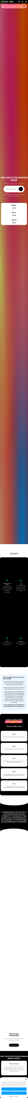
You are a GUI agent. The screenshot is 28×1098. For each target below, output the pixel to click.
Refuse (14, 1093)
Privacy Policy (16, 1096)
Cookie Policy (11, 1096)
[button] (26, 1079)
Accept (14, 1089)
